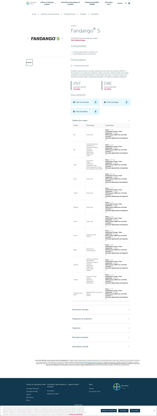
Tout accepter (135, 410)
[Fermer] (154, 410)
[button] (101, 120)
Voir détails (76, 89)
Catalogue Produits (32, 391)
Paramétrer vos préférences (109, 410)
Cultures (28, 394)
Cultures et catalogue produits (48, 3)
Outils (28, 400)
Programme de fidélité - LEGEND (92, 3)
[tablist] (45, 61)
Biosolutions (30, 397)
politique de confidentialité (76, 414)
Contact (119, 3)
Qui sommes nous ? (109, 3)
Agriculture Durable (53, 394)
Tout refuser (123, 410)
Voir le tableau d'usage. (78, 40)
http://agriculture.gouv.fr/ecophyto (89, 362)
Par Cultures (50, 391)
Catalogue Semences (32, 388)
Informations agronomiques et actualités (70, 3)
